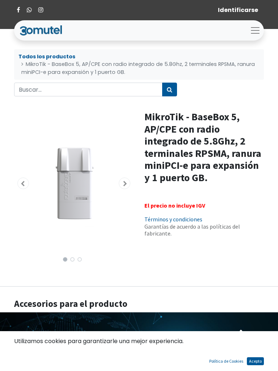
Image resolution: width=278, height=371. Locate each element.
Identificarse (238, 10)
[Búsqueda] (169, 89)
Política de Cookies (226, 361)
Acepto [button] (255, 361)
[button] (23, 183)
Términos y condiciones (173, 219)
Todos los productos (46, 56)
